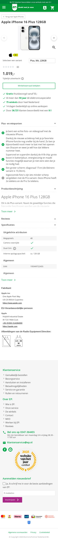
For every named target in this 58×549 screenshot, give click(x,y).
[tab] (29, 124)
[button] (29, 124)
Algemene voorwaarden (17, 532)
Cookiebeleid (44, 532)
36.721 (12, 2)
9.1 (50, 2)
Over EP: (8, 399)
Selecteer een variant (12, 60)
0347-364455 (27, 432)
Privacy (33, 532)
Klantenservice (11, 370)
